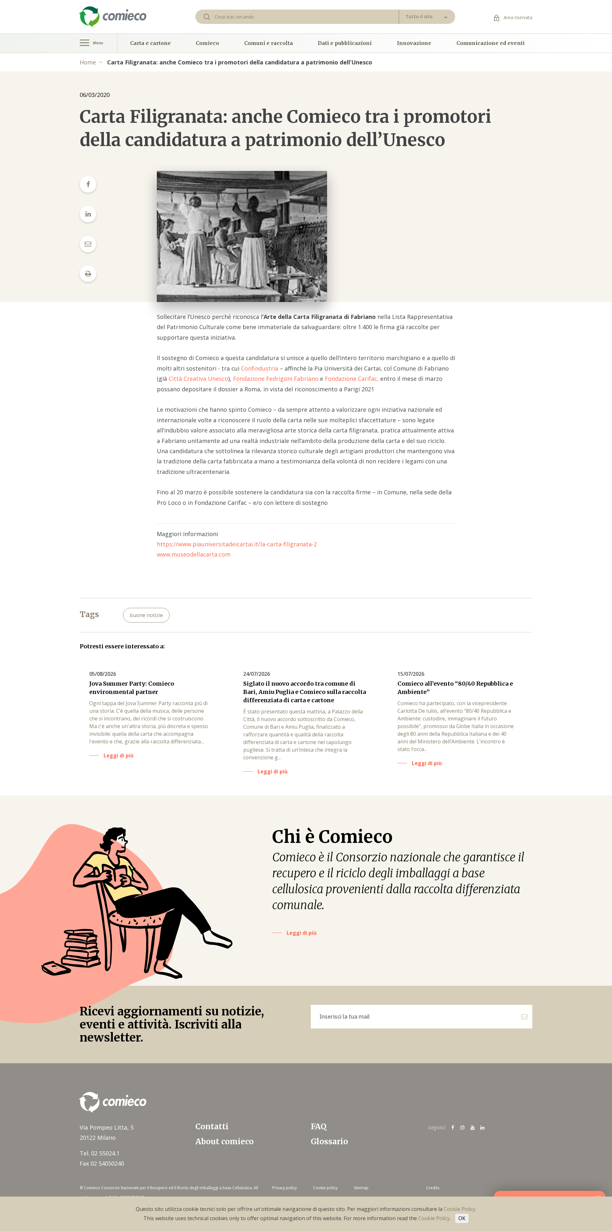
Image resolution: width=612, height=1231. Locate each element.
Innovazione (414, 43)
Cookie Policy (459, 1209)
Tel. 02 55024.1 (100, 1153)
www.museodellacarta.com (193, 554)
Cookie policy (325, 1187)
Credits (432, 1187)
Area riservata (517, 17)
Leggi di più (302, 932)
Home (88, 62)
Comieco (207, 43)
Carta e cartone (150, 43)
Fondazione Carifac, (352, 378)
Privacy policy (284, 1187)
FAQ (318, 1126)
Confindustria (259, 368)
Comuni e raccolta (268, 43)
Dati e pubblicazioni (345, 43)
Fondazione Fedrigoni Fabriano (275, 378)
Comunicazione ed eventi (490, 43)
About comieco (224, 1141)
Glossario (329, 1141)
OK (461, 1218)
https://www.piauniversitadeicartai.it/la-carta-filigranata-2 (237, 544)
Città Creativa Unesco (198, 378)
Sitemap (361, 1187)
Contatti (212, 1126)
